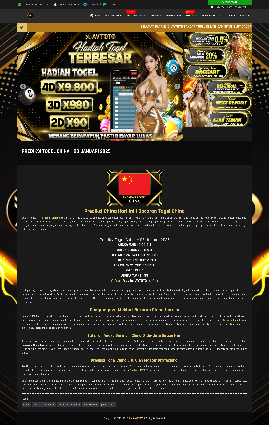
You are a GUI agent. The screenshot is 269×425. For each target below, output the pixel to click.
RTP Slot (191, 15)
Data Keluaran (136, 15)
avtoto (26, 404)
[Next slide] (177, 86)
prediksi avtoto (90, 404)
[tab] (96, 138)
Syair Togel (208, 15)
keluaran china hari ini (69, 404)
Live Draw (156, 15)
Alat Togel (226, 15)
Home (97, 15)
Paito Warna (174, 15)
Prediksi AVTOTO (136, 418)
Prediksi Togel (114, 15)
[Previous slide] (23, 86)
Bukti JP (245, 15)
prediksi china (107, 404)
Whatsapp (230, 2)
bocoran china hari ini (43, 404)
